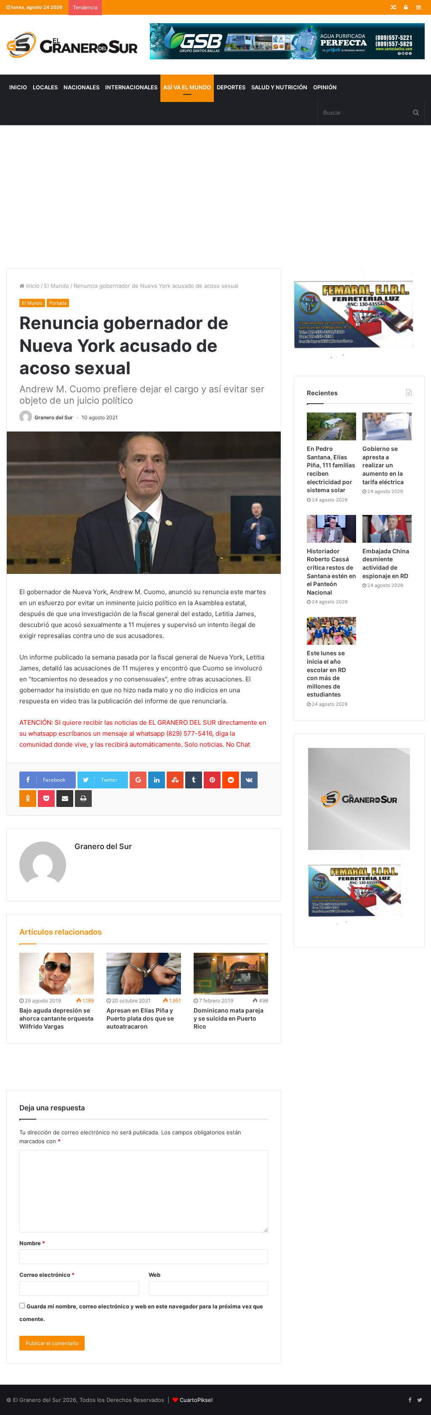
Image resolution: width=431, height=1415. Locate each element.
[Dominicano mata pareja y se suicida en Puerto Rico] (231, 974)
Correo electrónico (46, 1274)
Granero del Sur (54, 417)
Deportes (231, 87)
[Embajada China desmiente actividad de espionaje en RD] (387, 529)
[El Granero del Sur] (71, 45)
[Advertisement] (215, 197)
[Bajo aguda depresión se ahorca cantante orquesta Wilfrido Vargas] (56, 974)
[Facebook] (409, 1400)
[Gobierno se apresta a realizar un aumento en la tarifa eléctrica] (387, 426)
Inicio (18, 87)
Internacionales (131, 87)
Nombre (32, 1243)
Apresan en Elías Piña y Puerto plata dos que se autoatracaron (140, 1018)
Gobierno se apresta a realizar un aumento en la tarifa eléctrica (383, 465)
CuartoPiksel (196, 1399)
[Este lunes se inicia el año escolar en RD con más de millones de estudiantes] (331, 631)
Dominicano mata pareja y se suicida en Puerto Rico (228, 1018)
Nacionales (81, 87)
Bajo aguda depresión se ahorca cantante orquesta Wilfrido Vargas (56, 1018)
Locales (45, 87)
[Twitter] (420, 1400)
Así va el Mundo (187, 87)
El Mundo (56, 285)
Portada (58, 303)
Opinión (325, 87)
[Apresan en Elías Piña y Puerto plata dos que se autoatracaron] (143, 974)
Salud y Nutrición (279, 87)
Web (154, 1274)
